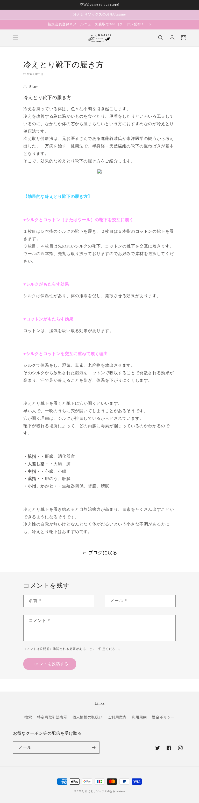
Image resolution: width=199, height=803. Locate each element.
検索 (28, 717)
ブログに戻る (102, 552)
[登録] (93, 747)
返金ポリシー (163, 717)
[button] (15, 37)
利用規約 (139, 717)
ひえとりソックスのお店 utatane (105, 791)
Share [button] (33, 87)
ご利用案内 (117, 717)
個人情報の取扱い (87, 717)
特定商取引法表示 (52, 717)
